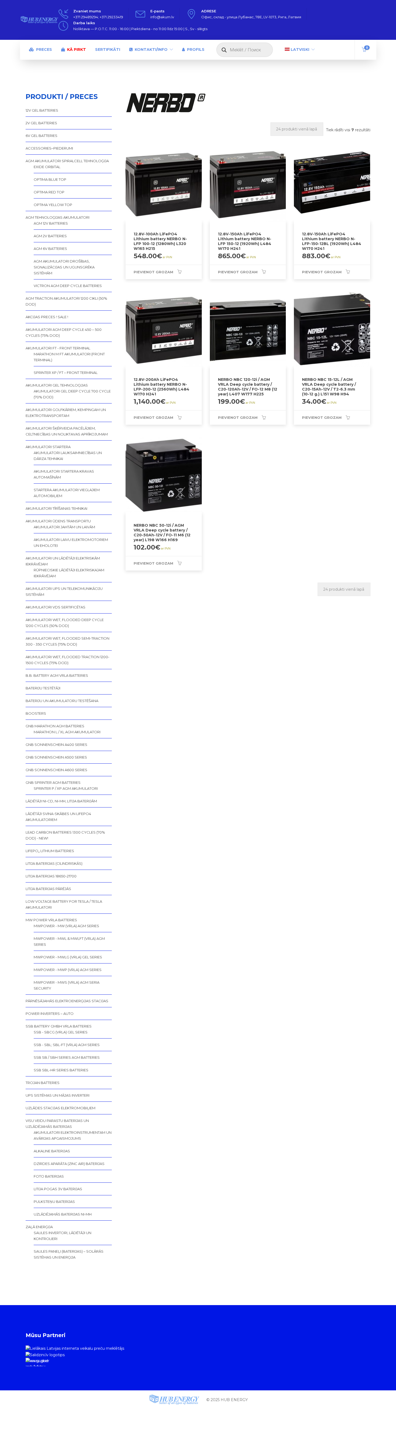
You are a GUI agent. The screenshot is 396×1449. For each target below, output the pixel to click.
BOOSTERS (36, 713)
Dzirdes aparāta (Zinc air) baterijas (69, 1163)
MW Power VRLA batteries (51, 920)
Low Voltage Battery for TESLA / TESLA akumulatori (64, 904)
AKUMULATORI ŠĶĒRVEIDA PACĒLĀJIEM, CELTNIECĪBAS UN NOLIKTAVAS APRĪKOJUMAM (67, 431)
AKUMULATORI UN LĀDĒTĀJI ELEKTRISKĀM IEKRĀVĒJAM (63, 561)
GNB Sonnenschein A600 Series (56, 770)
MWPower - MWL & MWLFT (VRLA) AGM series (69, 941)
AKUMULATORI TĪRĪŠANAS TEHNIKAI (56, 508)
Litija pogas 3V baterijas (58, 1189)
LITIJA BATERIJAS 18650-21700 (51, 876)
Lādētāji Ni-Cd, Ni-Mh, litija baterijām (61, 801)
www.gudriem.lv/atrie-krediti (37, 1362)
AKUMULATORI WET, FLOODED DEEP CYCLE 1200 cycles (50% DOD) (65, 623)
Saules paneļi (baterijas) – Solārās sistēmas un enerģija (68, 1254)
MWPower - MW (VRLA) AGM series (66, 926)
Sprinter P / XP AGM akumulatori (66, 788)
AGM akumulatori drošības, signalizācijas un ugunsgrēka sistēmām (64, 267)
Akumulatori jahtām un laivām (64, 527)
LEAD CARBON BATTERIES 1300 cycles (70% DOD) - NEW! (65, 835)
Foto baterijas (49, 1176)
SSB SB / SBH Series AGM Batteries (67, 1057)
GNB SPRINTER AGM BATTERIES (53, 782)
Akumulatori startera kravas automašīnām (64, 474)
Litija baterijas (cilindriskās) (54, 863)
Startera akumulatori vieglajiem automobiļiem (67, 493)
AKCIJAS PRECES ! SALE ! (47, 317)
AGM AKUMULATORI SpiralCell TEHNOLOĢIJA (67, 161)
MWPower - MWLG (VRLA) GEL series (68, 957)
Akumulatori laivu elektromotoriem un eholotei (71, 542)
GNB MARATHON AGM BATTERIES (55, 726)
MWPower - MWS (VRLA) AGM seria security (66, 985)
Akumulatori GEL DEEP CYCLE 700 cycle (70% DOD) (72, 394)
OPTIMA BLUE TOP (50, 179)
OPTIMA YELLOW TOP (53, 205)
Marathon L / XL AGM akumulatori (67, 732)
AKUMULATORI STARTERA (48, 447)
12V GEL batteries (42, 110)
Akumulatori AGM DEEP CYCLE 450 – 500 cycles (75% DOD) (64, 332)
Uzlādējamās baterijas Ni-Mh (63, 1214)
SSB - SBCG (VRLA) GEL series (61, 1032)
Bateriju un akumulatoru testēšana (62, 701)
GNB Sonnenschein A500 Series (56, 757)
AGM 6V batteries (50, 248)
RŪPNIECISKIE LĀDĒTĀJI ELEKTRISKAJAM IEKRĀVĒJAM (69, 573)
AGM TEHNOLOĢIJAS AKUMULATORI (57, 217)
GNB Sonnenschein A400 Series (56, 744)
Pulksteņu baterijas (54, 1201)
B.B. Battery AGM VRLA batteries (57, 675)
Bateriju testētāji (43, 688)
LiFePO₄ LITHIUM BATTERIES (50, 851)
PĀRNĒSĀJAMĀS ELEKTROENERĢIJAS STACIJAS (67, 1001)
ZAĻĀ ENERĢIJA (39, 1227)
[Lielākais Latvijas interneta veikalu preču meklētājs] (75, 1348)
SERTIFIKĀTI (107, 49)
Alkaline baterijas (52, 1151)
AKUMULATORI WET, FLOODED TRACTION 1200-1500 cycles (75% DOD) (67, 660)
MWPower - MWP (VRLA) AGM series (68, 970)
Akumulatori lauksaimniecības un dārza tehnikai (68, 456)
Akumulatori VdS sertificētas (55, 607)
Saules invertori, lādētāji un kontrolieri (62, 1236)
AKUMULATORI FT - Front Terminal (58, 348)
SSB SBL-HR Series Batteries (61, 1070)
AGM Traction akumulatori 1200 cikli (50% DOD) (66, 301)
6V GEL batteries (41, 135)
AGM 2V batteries (50, 236)
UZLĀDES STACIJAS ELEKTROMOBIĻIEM (60, 1108)
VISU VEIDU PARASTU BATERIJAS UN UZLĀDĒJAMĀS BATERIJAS (57, 1123)
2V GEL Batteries (41, 123)
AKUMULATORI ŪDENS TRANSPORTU (58, 521)
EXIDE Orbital (47, 167)
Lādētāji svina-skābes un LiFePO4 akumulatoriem (58, 817)
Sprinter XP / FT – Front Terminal (66, 372)
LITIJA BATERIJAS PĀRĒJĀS (48, 889)
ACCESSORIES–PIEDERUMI (49, 148)
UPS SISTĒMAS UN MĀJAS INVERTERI (57, 1095)
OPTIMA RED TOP (49, 192)
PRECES (44, 49)
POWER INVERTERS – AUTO (50, 1013)
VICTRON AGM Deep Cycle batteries (68, 286)
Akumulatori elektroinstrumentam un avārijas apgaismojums (73, 1135)
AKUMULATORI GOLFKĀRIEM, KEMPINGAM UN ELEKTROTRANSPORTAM (66, 413)
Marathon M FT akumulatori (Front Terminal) (69, 357)
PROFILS (195, 49)
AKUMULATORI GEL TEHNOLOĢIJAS (57, 385)
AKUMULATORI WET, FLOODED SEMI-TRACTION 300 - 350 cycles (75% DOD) (67, 641)
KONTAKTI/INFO (151, 49)
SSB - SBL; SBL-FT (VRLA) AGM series (67, 1045)
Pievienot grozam (153, 272)
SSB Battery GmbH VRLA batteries (59, 1026)
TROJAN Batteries (43, 1082)
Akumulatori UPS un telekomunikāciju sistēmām (64, 591)
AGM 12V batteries (51, 223)
